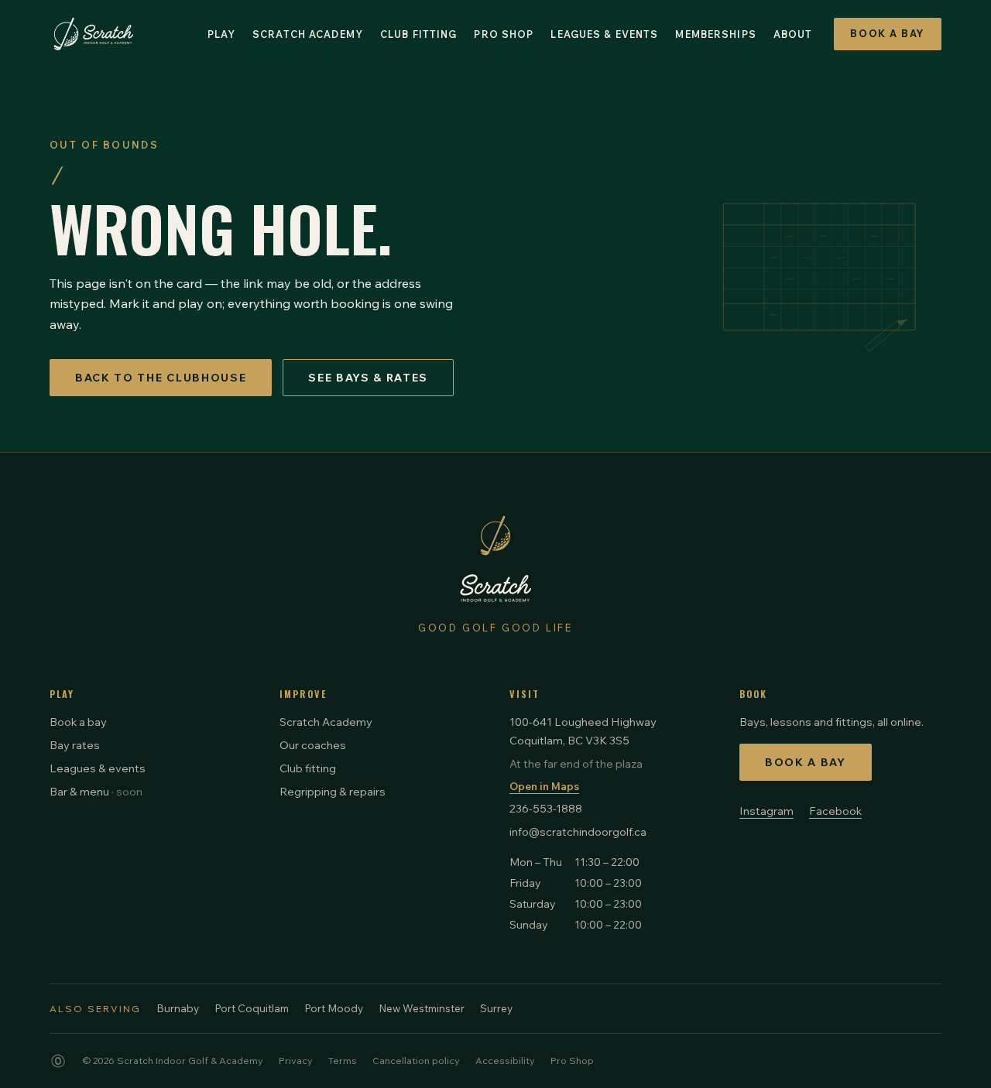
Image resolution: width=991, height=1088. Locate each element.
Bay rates (75, 744)
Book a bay (78, 721)
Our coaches (312, 744)
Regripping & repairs (332, 791)
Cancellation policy (416, 1060)
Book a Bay (887, 33)
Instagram (766, 810)
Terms (342, 1060)
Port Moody (333, 1007)
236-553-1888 (545, 808)
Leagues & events (98, 768)
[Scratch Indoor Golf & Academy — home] (94, 34)
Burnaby (177, 1007)
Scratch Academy (307, 34)
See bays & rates (368, 378)
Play (221, 34)
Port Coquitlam (251, 1007)
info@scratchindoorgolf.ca (577, 831)
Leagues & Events (604, 34)
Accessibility (505, 1060)
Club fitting (307, 768)
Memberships (715, 34)
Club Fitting (419, 34)
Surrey (496, 1007)
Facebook (835, 810)
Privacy (296, 1060)
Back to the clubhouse (160, 378)
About (793, 34)
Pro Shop (503, 34)
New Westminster (422, 1007)
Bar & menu (96, 791)
